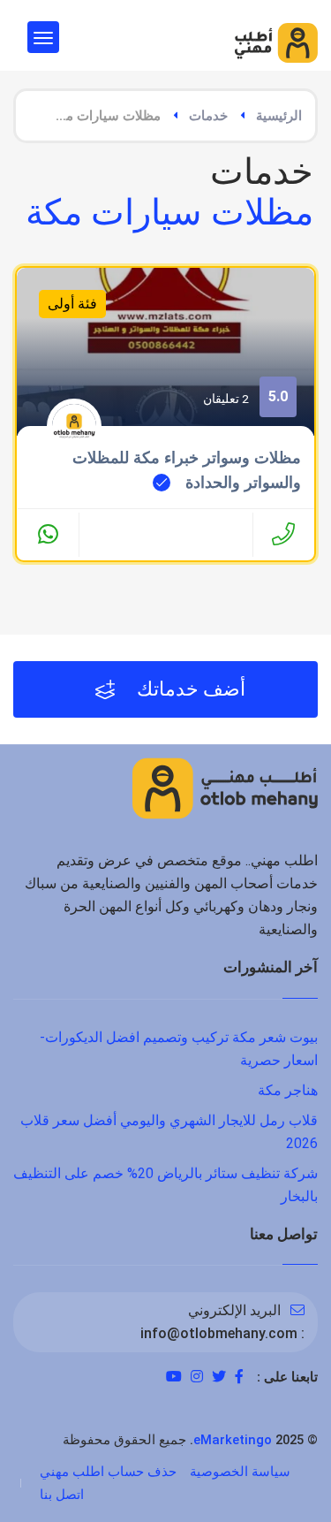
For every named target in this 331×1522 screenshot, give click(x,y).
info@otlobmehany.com (218, 1333)
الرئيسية (279, 116)
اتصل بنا (62, 1495)
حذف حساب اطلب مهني (108, 1472)
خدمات (208, 116)
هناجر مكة (288, 1090)
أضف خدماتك (188, 689)
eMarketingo (232, 1440)
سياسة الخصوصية (240, 1472)
